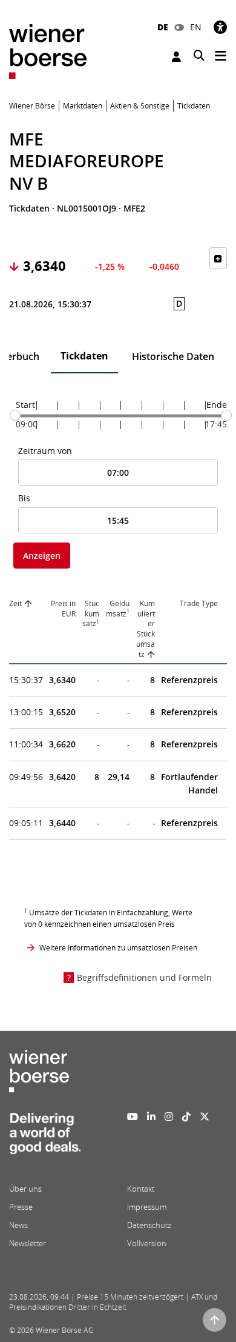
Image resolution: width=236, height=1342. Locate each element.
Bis (24, 498)
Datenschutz (149, 1225)
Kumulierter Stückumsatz (145, 628)
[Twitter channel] (204, 1116)
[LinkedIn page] (151, 1116)
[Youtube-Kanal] (132, 1116)
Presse (21, 1206)
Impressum (146, 1206)
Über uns (25, 1188)
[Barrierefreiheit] (220, 27)
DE (162, 27)
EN (196, 27)
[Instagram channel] (169, 1116)
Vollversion (146, 1243)
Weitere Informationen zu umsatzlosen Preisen (118, 948)
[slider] (15, 415)
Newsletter (27, 1243)
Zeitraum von (45, 450)
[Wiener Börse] (48, 50)
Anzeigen (42, 555)
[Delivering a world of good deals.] (44, 1137)
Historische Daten (173, 356)
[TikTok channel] (186, 1116)
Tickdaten (84, 355)
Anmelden (178, 57)
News (18, 1225)
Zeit (15, 603)
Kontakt (140, 1188)
